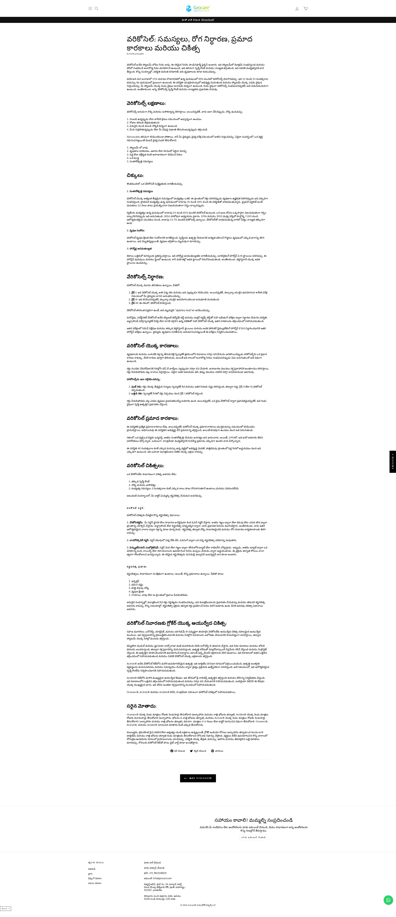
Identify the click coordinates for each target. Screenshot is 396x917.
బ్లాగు (90, 873)
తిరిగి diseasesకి (200, 778)
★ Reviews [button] (393, 462)
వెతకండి (91, 869)
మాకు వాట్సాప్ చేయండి (154, 868)
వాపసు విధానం (95, 883)
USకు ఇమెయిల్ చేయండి (253, 837)
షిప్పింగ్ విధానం (95, 878)
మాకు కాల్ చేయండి (152, 862)
